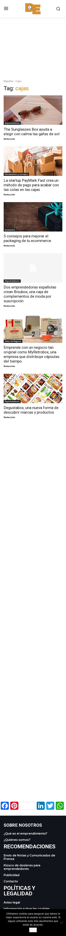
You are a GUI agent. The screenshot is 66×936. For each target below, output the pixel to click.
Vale (33, 929)
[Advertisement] (33, 43)
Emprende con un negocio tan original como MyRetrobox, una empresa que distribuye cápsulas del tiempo (31, 354)
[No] (61, 922)
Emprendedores (12, 123)
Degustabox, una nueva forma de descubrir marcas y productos (31, 410)
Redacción (9, 138)
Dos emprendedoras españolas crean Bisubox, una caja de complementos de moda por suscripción (30, 294)
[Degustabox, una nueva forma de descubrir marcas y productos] (33, 388)
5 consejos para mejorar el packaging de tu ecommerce (27, 238)
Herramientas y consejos (16, 174)
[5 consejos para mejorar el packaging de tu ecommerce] (33, 217)
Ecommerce (10, 230)
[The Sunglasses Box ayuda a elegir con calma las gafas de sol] (33, 110)
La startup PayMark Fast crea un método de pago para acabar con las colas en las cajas (31, 185)
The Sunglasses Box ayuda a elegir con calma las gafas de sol (32, 131)
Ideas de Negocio (13, 341)
